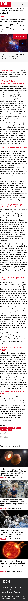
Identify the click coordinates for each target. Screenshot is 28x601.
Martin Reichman (11, 508)
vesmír (3, 428)
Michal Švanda (10, 538)
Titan (9, 429)
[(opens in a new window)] (24, 592)
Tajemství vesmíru (4, 433)
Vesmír (3, 477)
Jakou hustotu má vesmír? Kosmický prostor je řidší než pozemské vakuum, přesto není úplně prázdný (12, 533)
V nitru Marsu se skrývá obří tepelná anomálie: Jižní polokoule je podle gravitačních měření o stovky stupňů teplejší (13, 472)
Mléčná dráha (11, 428)
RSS (12, 587)
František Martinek (16, 16)
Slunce (18, 428)
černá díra (4, 429)
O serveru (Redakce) (13, 592)
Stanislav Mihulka (11, 477)
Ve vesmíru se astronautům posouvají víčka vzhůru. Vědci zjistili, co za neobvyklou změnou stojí (13, 503)
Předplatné (5, 587)
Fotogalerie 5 (20, 36)
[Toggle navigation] (26, 4)
